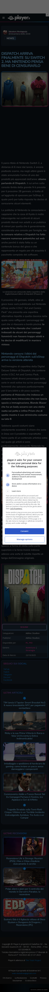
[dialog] (24, 496)
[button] (24, 491)
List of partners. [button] (16, 508)
